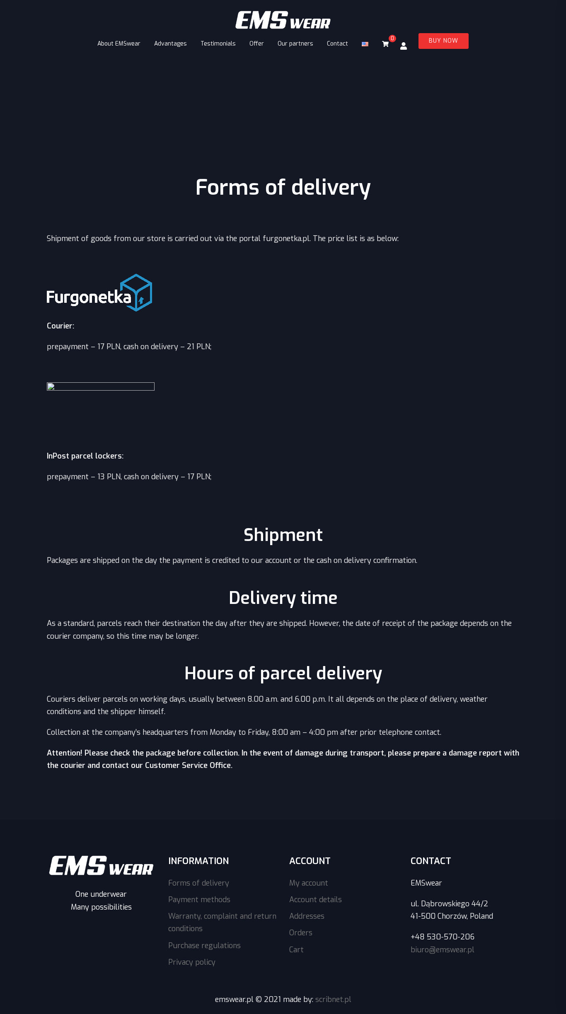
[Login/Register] (403, 45)
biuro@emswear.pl (442, 950)
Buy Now (443, 41)
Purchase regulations (204, 946)
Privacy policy (191, 962)
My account (308, 883)
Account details (315, 900)
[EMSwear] (283, 20)
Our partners (295, 44)
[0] (385, 44)
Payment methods (199, 900)
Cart (296, 950)
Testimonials (218, 44)
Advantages (170, 44)
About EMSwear (118, 44)
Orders (300, 933)
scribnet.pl (333, 999)
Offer (256, 44)
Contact (337, 44)
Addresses (306, 916)
